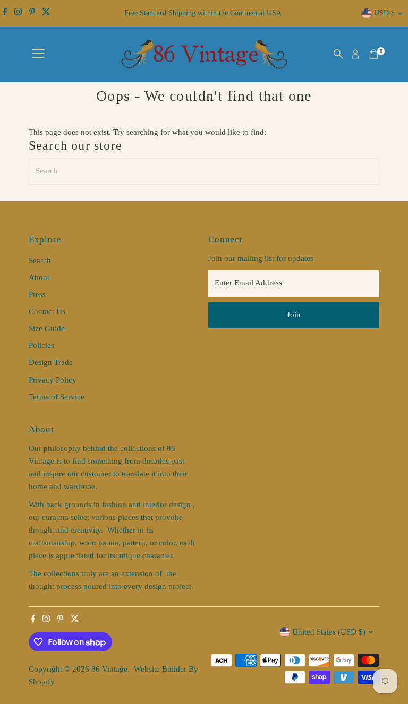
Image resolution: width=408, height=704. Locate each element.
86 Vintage (109, 669)
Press (37, 294)
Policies (41, 345)
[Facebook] (5, 13)
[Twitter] (46, 13)
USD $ (384, 13)
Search (40, 260)
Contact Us (47, 311)
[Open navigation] (38, 54)
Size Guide (47, 328)
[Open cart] (373, 54)
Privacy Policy (52, 380)
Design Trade (51, 362)
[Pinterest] (32, 13)
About (39, 277)
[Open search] (338, 54)
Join (294, 314)
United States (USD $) (329, 632)
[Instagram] (18, 13)
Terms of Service (56, 397)
